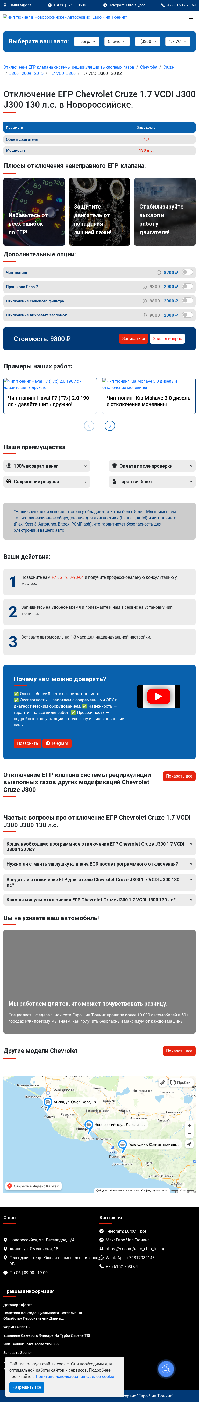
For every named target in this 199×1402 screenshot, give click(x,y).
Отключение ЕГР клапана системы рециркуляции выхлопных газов (68, 67)
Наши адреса (20, 5)
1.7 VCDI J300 (62, 73)
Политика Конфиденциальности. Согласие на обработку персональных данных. (42, 1315)
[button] (110, 426)
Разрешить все (26, 1387)
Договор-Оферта (18, 1305)
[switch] (187, 272)
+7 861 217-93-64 (68, 577)
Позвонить (27, 743)
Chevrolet (148, 67)
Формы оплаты (16, 1327)
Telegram (59, 743)
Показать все (179, 776)
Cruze (168, 67)
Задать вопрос (167, 338)
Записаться (133, 338)
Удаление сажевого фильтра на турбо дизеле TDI (46, 1335)
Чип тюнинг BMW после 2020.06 (31, 1344)
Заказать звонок (18, 1353)
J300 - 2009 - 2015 (26, 73)
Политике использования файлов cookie (75, 1376)
